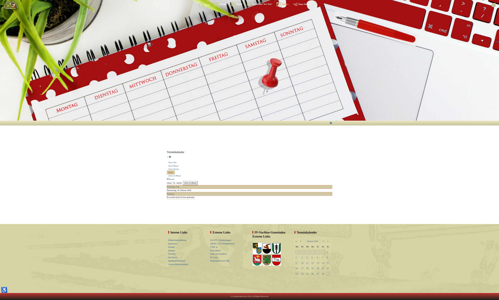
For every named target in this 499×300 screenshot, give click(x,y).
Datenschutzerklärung (177, 240)
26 (312, 274)
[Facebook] (331, 123)
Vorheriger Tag (173, 187)
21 (323, 268)
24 (302, 274)
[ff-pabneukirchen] (10, 5)
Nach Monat (173, 166)
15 (328, 263)
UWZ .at (214, 247)
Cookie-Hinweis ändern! (178, 264)
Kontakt (171, 247)
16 (297, 268)
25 (307, 274)
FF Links (214, 257)
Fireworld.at (215, 250)
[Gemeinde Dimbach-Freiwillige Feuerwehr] (276, 260)
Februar (310, 241)
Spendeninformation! (176, 261)
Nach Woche (173, 169)
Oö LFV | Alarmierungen (220, 240)
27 (318, 274)
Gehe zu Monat (174, 176)
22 (328, 268)
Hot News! (172, 257)
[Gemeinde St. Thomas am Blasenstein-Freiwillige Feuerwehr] (276, 248)
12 (312, 263)
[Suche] (170, 179)
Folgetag (170, 194)
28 (323, 274)
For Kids (171, 254)
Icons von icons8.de (218, 254)
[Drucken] (170, 157)
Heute (170, 172)
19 (312, 268)
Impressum (172, 244)
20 (318, 268)
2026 (316, 241)
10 (302, 263)
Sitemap (171, 250)
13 (318, 263)
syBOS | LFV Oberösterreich (222, 244)
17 (302, 268)
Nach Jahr (172, 162)
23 (297, 274)
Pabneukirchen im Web (219, 261)
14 (323, 263)
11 (307, 263)
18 (307, 268)
